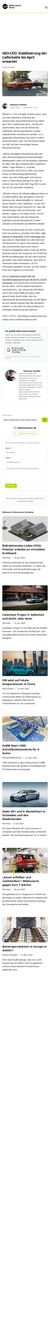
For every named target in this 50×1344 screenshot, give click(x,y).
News (12, 67)
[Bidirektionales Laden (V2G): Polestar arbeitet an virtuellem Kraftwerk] (25, 528)
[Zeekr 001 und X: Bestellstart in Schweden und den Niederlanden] (25, 794)
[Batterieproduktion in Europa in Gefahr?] (25, 929)
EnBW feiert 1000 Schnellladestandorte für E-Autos (21, 749)
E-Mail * (8, 458)
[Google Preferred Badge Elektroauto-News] (16, 350)
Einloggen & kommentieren (27, 433)
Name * (8, 448)
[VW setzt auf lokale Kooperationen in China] (25, 663)
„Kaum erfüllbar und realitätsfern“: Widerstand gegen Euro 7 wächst (20, 881)
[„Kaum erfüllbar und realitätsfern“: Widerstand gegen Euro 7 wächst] (25, 860)
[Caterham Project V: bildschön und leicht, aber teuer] (25, 597)
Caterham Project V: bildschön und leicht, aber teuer (23, 616)
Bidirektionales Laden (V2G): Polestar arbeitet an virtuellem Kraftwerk (23, 549)
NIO (24, 114)
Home (5, 67)
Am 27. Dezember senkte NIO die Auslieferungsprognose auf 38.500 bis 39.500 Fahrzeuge (24, 279)
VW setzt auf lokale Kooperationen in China (18, 682)
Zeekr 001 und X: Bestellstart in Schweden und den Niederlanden (23, 815)
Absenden (11, 486)
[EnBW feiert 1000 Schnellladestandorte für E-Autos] (25, 728)
